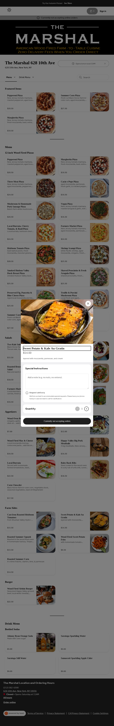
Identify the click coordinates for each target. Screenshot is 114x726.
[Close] (88, 303)
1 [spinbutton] (82, 408)
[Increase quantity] (86, 409)
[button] (57, 321)
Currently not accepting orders (57, 421)
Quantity (30, 408)
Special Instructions (36, 368)
